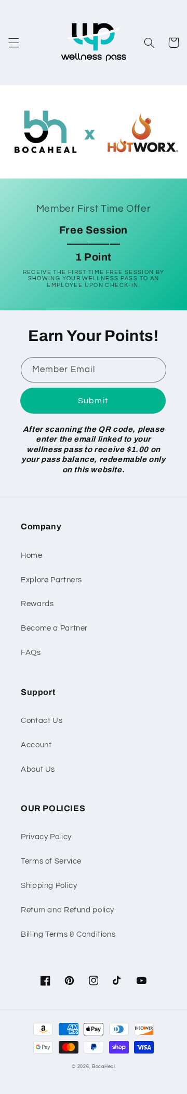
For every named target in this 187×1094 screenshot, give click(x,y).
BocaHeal (103, 1066)
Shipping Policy (49, 886)
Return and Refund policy (67, 910)
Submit (93, 400)
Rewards (37, 604)
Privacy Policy (46, 837)
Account (36, 745)
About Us (38, 769)
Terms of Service (51, 861)
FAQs (31, 653)
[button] (13, 42)
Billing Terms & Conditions (68, 934)
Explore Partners (51, 580)
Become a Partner (54, 628)
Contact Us (41, 720)
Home (32, 555)
